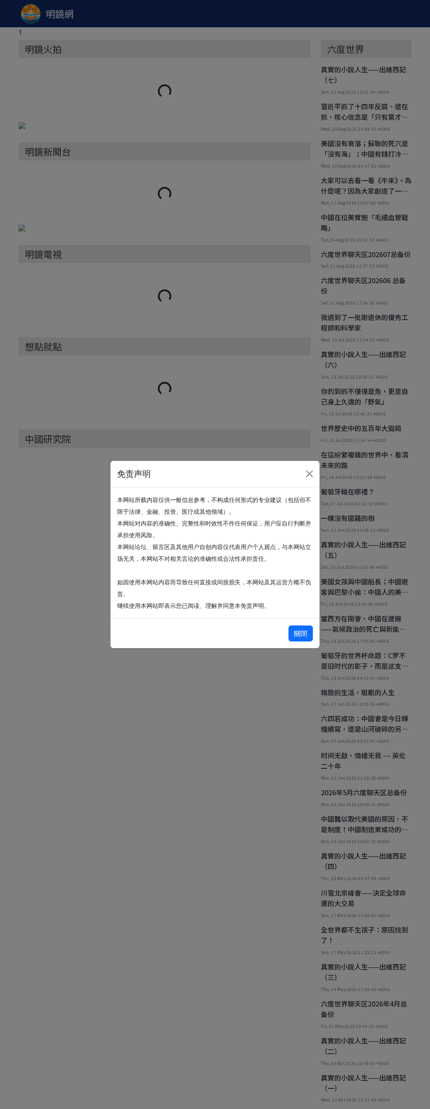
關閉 (300, 633)
